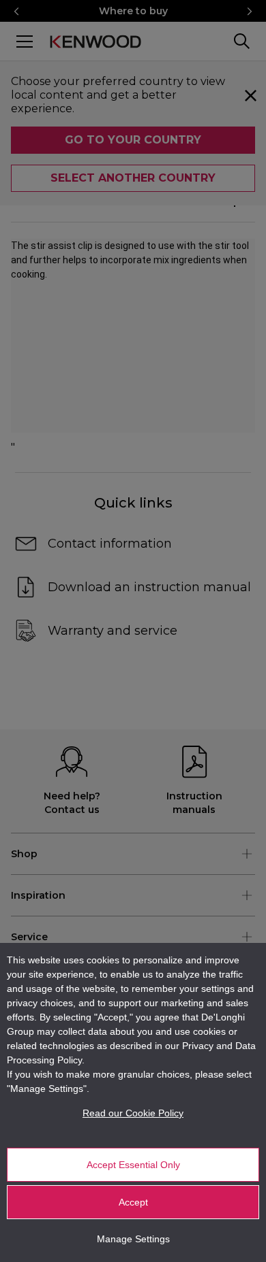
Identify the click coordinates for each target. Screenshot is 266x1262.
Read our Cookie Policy (133, 1113)
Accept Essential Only (133, 1164)
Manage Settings (133, 1238)
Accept (133, 1202)
